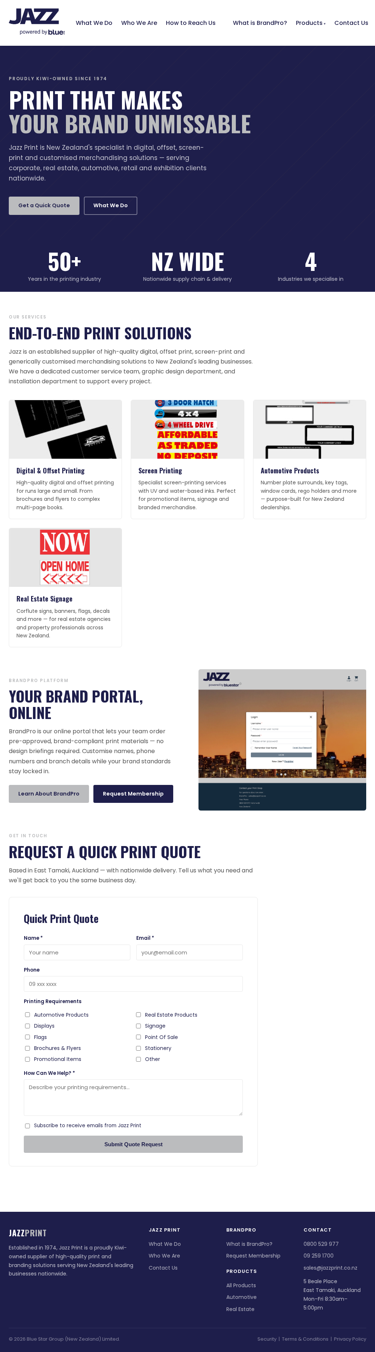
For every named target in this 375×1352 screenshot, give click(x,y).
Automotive (241, 1297)
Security (266, 1339)
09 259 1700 (319, 1255)
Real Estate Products (171, 1014)
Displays (44, 1025)
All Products (241, 1285)
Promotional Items (57, 1059)
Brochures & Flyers (57, 1048)
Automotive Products (61, 1014)
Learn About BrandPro (48, 793)
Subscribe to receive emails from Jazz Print (87, 1125)
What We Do (94, 23)
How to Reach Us (191, 23)
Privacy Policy (350, 1339)
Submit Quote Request (133, 1144)
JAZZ (36, 17)
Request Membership (133, 793)
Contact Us (351, 23)
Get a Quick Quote (44, 205)
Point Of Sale (161, 1037)
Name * (33, 938)
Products (309, 23)
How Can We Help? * (49, 1073)
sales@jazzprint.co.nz (330, 1267)
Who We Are (139, 23)
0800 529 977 (321, 1244)
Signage (155, 1025)
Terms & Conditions (305, 1339)
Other (152, 1059)
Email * (145, 938)
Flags (40, 1037)
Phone (32, 969)
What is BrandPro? (260, 23)
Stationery (158, 1048)
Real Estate (240, 1309)
